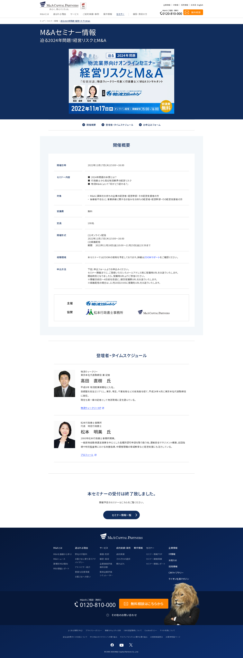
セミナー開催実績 (154, 558)
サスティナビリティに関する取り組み (134, 637)
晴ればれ (120, 563)
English (200, 5)
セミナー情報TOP (154, 554)
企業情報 (166, 5)
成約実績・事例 (123, 547)
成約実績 (120, 554)
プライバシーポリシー (94, 630)
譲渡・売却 (104, 554)
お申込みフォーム (152, 124)
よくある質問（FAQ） (75, 630)
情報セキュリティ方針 (113, 630)
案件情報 (107, 14)
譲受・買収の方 (140, 14)
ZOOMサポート (152, 257)
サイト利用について (167, 630)
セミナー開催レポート (155, 563)
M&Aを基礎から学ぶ (62, 554)
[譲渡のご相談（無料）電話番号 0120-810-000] (171, 12)
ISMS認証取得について (133, 630)
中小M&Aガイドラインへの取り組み (103, 637)
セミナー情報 (52, 21)
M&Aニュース (59, 558)
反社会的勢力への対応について (75, 637)
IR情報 (175, 5)
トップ (42, 21)
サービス (74, 14)
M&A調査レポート (61, 568)
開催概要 (91, 124)
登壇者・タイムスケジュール (119, 124)
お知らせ (173, 560)
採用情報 (184, 5)
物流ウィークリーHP (91, 408)
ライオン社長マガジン (179, 578)
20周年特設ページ (173, 637)
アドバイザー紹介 (82, 567)
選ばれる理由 (59, 14)
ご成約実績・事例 (91, 14)
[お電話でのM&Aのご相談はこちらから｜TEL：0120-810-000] (95, 603)
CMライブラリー (176, 572)
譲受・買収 (104, 558)
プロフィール (87, 454)
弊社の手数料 (81, 554)
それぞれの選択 (123, 558)
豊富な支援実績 (82, 571)
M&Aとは (44, 14)
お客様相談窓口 (156, 637)
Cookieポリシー (151, 630)
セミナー (120, 14)
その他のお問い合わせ (124, 615)
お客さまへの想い (83, 576)
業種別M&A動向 (60, 563)
